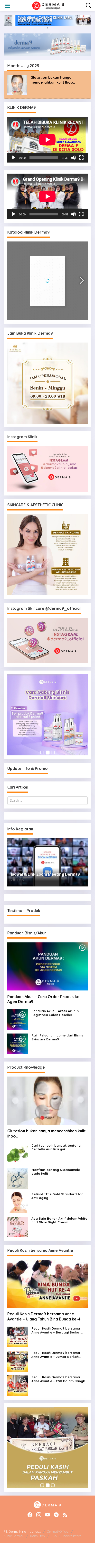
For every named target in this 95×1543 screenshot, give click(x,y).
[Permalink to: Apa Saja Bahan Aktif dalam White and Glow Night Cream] (17, 1227)
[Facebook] (30, 1515)
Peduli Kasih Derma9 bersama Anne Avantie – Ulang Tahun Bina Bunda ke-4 (43, 1316)
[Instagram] (39, 1515)
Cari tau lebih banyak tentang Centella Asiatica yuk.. (56, 1147)
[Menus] (7, 5)
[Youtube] (47, 1515)
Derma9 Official (58, 1531)
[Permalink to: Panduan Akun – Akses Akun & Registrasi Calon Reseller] (17, 1019)
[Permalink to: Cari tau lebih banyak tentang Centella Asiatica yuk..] (17, 1154)
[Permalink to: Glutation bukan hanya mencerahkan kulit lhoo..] (17, 84)
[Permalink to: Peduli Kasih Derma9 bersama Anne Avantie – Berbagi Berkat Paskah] (17, 1336)
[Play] (13, 157)
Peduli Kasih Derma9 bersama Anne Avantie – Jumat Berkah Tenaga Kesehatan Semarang (55, 1355)
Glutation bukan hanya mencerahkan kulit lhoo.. (52, 80)
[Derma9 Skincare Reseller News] (48, 5)
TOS (54, 1536)
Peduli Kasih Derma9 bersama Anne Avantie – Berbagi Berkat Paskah (56, 1330)
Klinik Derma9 (14, 1536)
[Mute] (73, 157)
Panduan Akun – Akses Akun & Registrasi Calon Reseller (55, 1013)
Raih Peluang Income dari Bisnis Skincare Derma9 (57, 1037)
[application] (47, 140)
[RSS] (65, 1515)
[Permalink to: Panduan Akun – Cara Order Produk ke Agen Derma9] (47, 966)
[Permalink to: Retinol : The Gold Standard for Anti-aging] (17, 1202)
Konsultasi (37, 1536)
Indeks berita (72, 1536)
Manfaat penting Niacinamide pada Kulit (55, 1172)
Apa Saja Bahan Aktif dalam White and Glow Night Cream (59, 1220)
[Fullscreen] (81, 157)
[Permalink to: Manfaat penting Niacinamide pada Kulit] (17, 1178)
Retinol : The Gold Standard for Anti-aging (57, 1196)
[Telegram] (56, 1515)
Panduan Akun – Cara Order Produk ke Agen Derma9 (43, 999)
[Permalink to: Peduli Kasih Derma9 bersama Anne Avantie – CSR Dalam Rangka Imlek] (17, 1385)
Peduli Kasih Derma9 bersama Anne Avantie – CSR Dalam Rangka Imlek (59, 1379)
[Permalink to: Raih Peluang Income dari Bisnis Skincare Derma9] (17, 1043)
